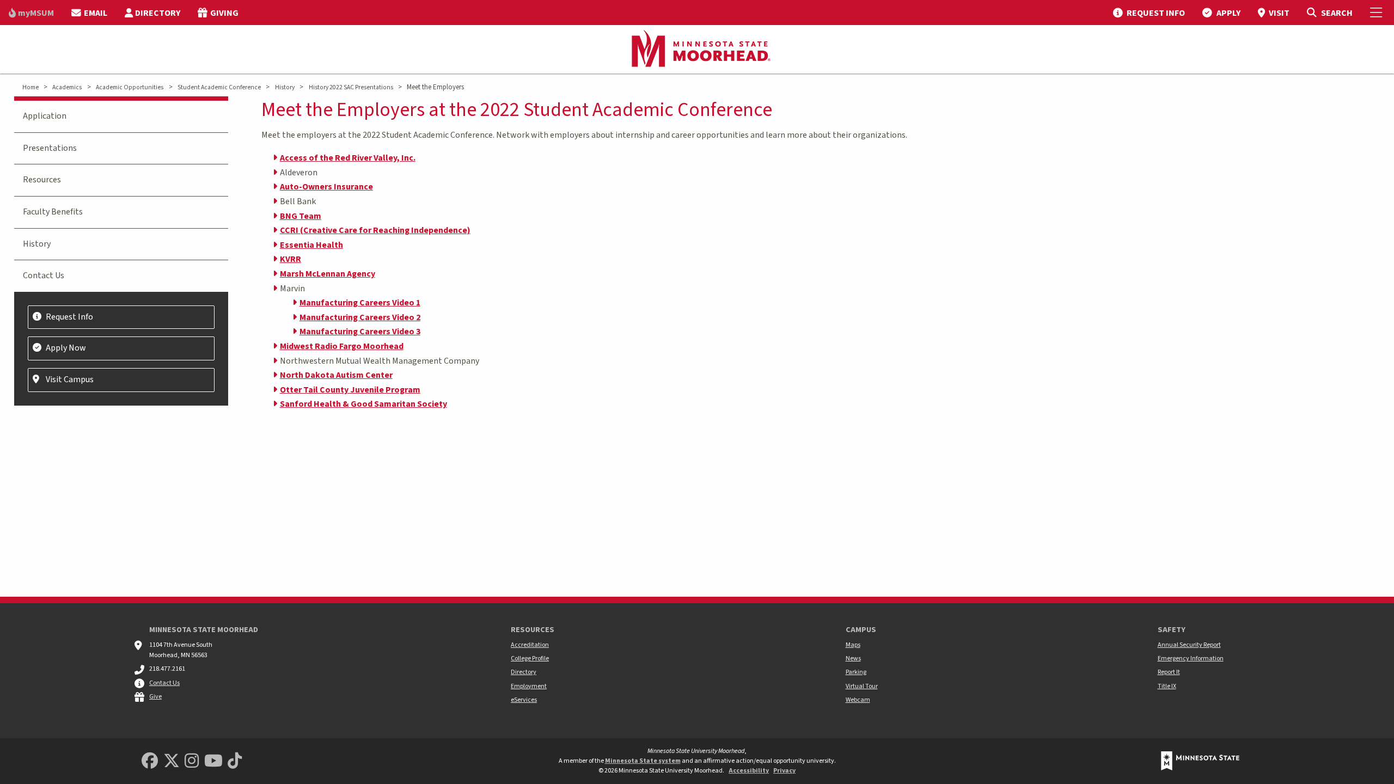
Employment (529, 686)
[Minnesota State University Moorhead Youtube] (213, 761)
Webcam (858, 700)
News (853, 658)
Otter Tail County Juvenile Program (350, 390)
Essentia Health (311, 245)
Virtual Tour (862, 686)
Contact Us (43, 275)
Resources (42, 180)
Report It (1169, 672)
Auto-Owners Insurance (326, 187)
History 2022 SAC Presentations (351, 87)
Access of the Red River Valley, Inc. (347, 158)
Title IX (1167, 686)
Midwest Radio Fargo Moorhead (341, 346)
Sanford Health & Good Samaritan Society (363, 404)
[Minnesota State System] (1200, 760)
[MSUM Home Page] (697, 50)
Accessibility (749, 770)
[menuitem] (31, 12)
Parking (856, 672)
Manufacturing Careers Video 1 (359, 303)
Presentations (50, 148)
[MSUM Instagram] (192, 761)
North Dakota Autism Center (336, 375)
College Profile (530, 658)
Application (44, 116)
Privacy (784, 770)
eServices (524, 700)
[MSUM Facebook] (150, 761)
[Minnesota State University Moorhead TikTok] (235, 761)
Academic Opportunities (129, 87)
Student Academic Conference (219, 87)
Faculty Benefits (53, 212)
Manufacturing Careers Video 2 (359, 317)
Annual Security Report (1189, 645)
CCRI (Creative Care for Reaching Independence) (375, 230)
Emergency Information (1191, 658)
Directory (523, 672)
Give (155, 696)
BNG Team (300, 216)
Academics (67, 87)
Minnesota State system (643, 760)
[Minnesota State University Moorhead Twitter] (171, 761)
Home (30, 87)
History (285, 87)
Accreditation (530, 645)
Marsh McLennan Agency (327, 274)
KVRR (290, 259)
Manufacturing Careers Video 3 (359, 332)
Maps (853, 645)
